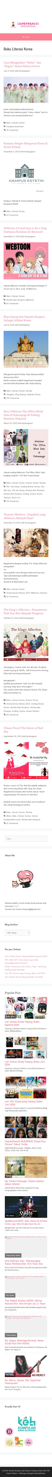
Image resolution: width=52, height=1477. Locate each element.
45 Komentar (12, 130)
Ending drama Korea (30, 486)
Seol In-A (16, 497)
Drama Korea (32, 482)
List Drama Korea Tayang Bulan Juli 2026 (24, 977)
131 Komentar (12, 501)
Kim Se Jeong (18, 490)
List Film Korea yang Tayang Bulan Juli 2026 (25, 973)
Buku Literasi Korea (15, 122)
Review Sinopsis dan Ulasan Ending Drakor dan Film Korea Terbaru (26, 11)
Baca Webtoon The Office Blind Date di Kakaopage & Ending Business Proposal (23, 415)
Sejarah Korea (33, 394)
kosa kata (19, 126)
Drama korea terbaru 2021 (18, 592)
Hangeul (10, 126)
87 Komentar (12, 823)
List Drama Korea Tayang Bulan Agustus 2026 (26, 956)
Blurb (8, 815)
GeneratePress (39, 1473)
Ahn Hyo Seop (12, 486)
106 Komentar (12, 398)
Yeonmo (43, 592)
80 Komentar (12, 303)
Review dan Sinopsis (15, 299)
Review (29, 390)
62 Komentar (12, 596)
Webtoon (30, 299)
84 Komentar (12, 714)
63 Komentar (12, 215)
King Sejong (20, 394)
